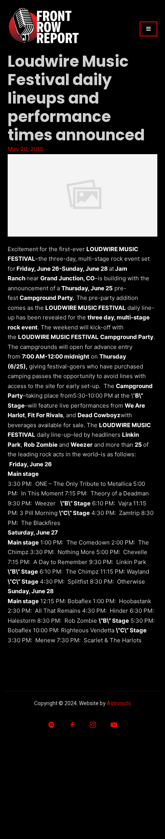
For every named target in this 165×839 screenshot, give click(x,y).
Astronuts (119, 703)
